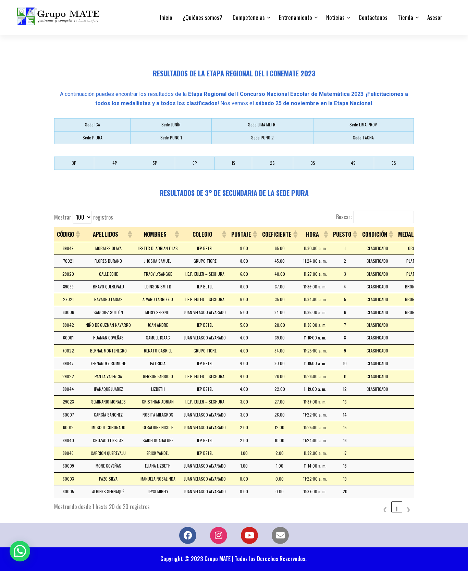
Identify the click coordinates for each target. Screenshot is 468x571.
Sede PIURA (92, 137)
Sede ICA (92, 124)
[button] (77, 234)
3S (313, 163)
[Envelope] (280, 535)
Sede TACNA (363, 137)
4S (353, 163)
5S (394, 163)
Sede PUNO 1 (171, 137)
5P (155, 163)
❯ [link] (408, 508)
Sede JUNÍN (171, 124)
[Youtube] (249, 535)
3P (74, 163)
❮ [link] (385, 508)
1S (233, 163)
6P (195, 163)
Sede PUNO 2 (262, 137)
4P (114, 163)
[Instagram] (218, 535)
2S (272, 163)
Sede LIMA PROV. (363, 124)
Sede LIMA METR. (262, 124)
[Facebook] (187, 535)
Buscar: (344, 217)
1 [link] (396, 508)
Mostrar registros (83, 217)
